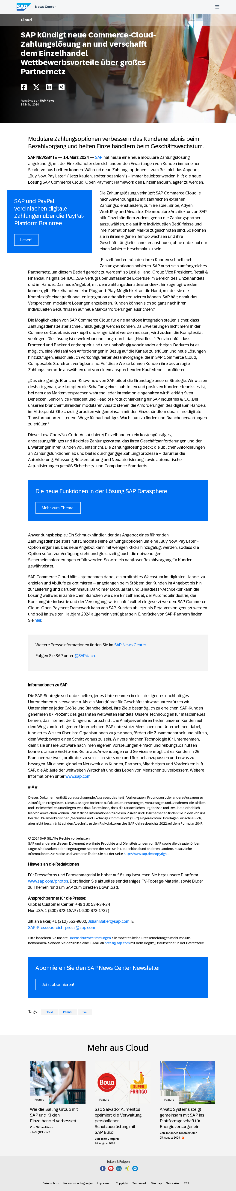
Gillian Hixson (45, 1127)
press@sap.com (80, 927)
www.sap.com (78, 776)
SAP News (47, 100)
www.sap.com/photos (48, 881)
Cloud (26, 20)
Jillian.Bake (98, 921)
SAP (99, 157)
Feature (39, 1099)
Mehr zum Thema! (58, 508)
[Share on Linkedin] (49, 88)
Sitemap (156, 1183)
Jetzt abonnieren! (58, 984)
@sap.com (120, 921)
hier (38, 620)
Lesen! (26, 240)
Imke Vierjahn (109, 1138)
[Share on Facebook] (24, 88)
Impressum (104, 1183)
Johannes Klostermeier (181, 1133)
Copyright (122, 1183)
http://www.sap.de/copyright (146, 854)
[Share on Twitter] (36, 88)
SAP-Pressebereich (45, 927)
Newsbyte (27, 100)
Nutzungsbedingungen (78, 1183)
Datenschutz (51, 1183)
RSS (186, 1183)
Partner (67, 1012)
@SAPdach (84, 655)
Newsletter (173, 1183)
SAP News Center (130, 645)
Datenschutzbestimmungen (89, 938)
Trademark (139, 1183)
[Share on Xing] (62, 88)
